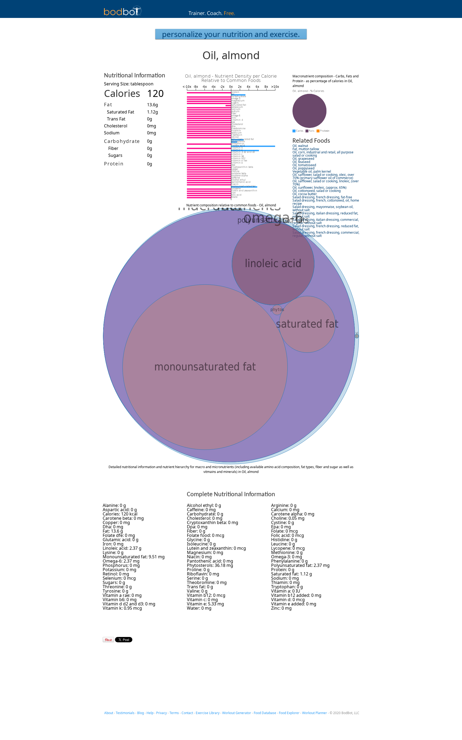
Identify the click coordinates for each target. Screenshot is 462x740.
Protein (114, 163)
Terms (174, 713)
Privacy (161, 713)
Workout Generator (236, 713)
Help (150, 713)
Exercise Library (208, 713)
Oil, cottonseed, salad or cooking (316, 190)
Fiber (113, 148)
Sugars (115, 155)
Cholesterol (115, 126)
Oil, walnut (300, 145)
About (108, 713)
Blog (140, 713)
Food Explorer (289, 713)
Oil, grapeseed (303, 158)
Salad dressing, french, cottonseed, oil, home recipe (325, 202)
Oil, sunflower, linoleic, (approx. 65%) (319, 187)
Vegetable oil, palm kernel (311, 171)
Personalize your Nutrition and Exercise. (231, 34)
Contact (187, 713)
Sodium (112, 133)
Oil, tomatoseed (304, 165)
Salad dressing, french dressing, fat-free (322, 197)
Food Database (265, 713)
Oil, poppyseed (303, 168)
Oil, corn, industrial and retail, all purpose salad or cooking (322, 154)
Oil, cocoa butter (304, 194)
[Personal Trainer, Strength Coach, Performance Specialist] (231, 16)
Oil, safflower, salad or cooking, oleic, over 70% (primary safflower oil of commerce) (323, 176)
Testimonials (125, 713)
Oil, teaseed (301, 162)
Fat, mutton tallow (305, 149)
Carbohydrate (122, 141)
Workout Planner (314, 713)
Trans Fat (116, 119)
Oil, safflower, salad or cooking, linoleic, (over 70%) (325, 183)
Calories (122, 93)
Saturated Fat (120, 112)
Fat (108, 104)
